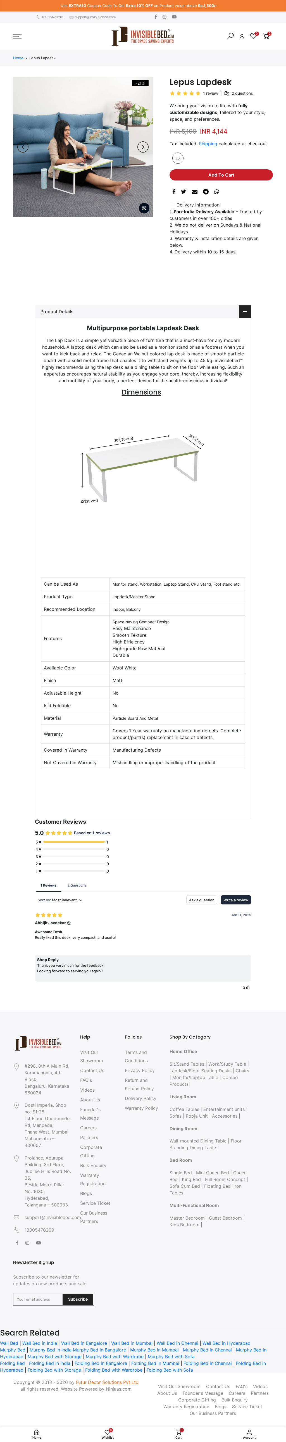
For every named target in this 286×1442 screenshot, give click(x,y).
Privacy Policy (140, 1070)
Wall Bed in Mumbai (131, 1343)
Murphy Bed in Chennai (207, 1350)
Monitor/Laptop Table (195, 1077)
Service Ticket (95, 1203)
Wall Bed (9, 1343)
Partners (89, 1137)
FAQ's (86, 1080)
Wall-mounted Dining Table (198, 1141)
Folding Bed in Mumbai (155, 1363)
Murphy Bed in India (51, 1350)
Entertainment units (224, 1109)
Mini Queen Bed (212, 1172)
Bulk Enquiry (93, 1165)
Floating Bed (217, 1186)
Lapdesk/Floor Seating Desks (201, 1070)
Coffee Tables (184, 1109)
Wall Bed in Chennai (177, 1343)
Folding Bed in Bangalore (101, 1363)
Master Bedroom (187, 1218)
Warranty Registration (186, 1406)
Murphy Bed (12, 1350)
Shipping (208, 143)
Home (18, 58)
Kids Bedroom (184, 1224)
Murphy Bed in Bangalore (99, 1350)
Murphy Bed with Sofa (171, 1356)
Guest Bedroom (225, 1218)
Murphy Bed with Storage (55, 1356)
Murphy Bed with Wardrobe (115, 1356)
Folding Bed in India (49, 1363)
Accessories (224, 1116)
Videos (87, 1090)
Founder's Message (203, 1393)
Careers (88, 1127)
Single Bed (181, 1172)
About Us (90, 1100)
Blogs (86, 1193)
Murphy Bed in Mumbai (154, 1350)
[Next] (143, 147)
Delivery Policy (140, 1098)
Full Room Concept (225, 1179)
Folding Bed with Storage (54, 1370)
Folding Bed (12, 1363)
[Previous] (22, 147)
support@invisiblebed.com (95, 17)
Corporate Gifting (197, 1400)
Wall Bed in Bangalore (84, 1343)
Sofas (176, 1116)
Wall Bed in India (39, 1343)
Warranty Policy (141, 1108)
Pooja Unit (197, 1116)
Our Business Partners (213, 1413)
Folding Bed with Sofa (170, 1370)
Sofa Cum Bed (185, 1186)
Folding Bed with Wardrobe (113, 1370)
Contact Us (92, 1070)
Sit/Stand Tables (187, 1064)
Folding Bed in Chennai (207, 1363)
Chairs (242, 1070)
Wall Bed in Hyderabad (226, 1343)
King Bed (191, 1179)
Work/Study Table (227, 1064)
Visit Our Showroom (179, 1386)
